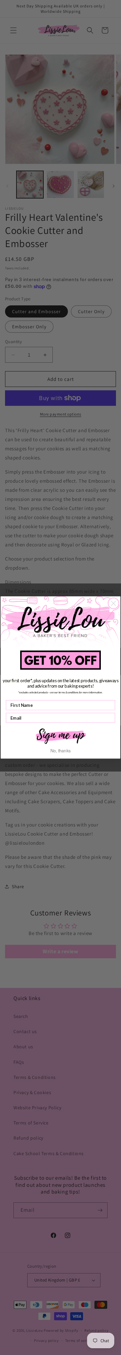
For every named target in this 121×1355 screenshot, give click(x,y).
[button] (60, 735)
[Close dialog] (113, 603)
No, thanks (60, 751)
